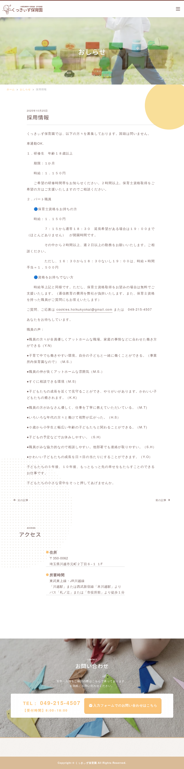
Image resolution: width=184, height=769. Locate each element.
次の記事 (23, 500)
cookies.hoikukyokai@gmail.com (84, 309)
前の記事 (161, 500)
